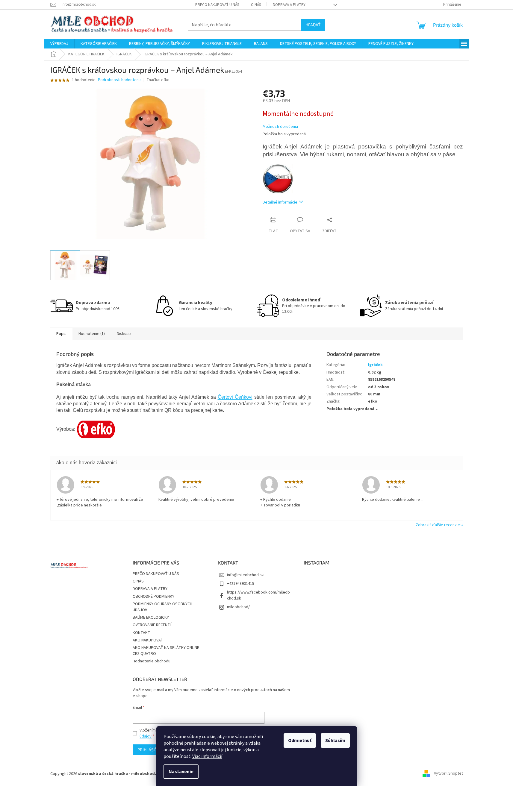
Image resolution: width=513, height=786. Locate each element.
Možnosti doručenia (280, 127)
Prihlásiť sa (150, 749)
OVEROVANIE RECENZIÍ (152, 625)
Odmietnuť (299, 740)
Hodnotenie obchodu (151, 661)
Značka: (158, 80)
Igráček (375, 365)
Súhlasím (335, 740)
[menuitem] (59, 43)
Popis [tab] (61, 334)
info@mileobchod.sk (245, 575)
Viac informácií (207, 756)
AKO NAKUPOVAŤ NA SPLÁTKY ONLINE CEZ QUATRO (166, 650)
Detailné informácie (280, 202)
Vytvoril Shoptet (448, 774)
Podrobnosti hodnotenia (120, 80)
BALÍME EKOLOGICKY (151, 617)
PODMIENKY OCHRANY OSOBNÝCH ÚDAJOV (162, 607)
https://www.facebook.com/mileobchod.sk (258, 595)
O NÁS (256, 4)
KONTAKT (141, 633)
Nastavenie (181, 771)
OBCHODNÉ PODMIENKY (153, 597)
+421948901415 (240, 584)
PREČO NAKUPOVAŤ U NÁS (217, 4)
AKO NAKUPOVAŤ (148, 640)
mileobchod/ (238, 607)
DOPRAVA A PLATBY (289, 4)
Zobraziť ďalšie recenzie (438, 525)
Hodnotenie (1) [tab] (91, 334)
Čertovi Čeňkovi (235, 397)
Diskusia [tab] (124, 334)
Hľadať (312, 24)
